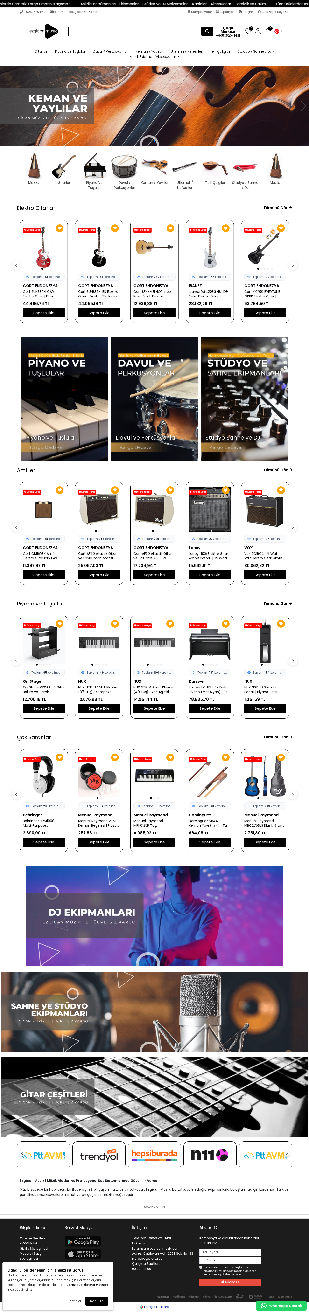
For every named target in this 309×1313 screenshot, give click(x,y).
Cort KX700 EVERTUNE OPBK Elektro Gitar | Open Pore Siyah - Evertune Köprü (207, 294)
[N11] (210, 1155)
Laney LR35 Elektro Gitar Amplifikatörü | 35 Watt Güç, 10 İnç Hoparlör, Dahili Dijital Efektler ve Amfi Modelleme (153, 556)
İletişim (248, 12)
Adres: (137, 1253)
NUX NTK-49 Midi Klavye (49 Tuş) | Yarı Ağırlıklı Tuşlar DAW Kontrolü (98, 689)
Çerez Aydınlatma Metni (85, 1284)
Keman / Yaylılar (149, 51)
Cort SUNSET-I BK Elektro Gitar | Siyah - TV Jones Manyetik (43, 294)
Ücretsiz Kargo (33, 230)
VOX (193, 547)
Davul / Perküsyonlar (110, 51)
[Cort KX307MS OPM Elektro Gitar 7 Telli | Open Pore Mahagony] (265, 247)
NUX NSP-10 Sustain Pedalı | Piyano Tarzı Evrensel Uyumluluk (205, 689)
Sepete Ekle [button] (43, 312)
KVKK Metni (28, 1243)
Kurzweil (141, 681)
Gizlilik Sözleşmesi (34, 1248)
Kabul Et (96, 1301)
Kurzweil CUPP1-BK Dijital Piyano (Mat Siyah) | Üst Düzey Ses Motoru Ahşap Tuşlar (154, 689)
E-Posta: (139, 1243)
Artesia (251, 681)
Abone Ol (231, 1282)
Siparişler (227, 12)
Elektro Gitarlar (36, 208)
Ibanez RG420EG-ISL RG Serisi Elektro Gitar (153, 294)
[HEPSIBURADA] (154, 1155)
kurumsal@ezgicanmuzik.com (77, 12)
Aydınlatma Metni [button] (231, 1274)
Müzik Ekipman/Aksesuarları (153, 56)
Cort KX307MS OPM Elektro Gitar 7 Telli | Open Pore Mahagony (262, 294)
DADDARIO (254, 815)
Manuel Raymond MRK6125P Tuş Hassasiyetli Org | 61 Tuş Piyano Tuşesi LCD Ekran (98, 823)
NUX (27, 681)
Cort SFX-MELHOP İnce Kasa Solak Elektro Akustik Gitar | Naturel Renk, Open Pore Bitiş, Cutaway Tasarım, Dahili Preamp (98, 294)
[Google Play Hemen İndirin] (95, 1241)
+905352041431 (35, 12)
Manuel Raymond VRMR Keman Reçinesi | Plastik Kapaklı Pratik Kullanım (43, 823)
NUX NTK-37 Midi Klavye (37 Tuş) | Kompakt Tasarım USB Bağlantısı (42, 689)
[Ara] (207, 31)
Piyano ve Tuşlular (70, 51)
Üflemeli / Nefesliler (186, 51)
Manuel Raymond (40, 815)
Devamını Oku (154, 1207)
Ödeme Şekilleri (32, 1238)
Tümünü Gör (276, 208)
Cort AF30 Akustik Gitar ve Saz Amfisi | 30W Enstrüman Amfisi (97, 556)
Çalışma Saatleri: (146, 1263)
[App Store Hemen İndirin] (95, 1254)
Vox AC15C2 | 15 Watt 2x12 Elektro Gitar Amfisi (208, 556)
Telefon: (139, 1238)
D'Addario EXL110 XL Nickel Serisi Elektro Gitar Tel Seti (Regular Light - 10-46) (265, 823)
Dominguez (144, 815)
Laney (139, 547)
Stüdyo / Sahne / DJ (255, 51)
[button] (281, 31)
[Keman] (154, 106)
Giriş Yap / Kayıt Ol (274, 12)
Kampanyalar (201, 12)
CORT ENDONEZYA (40, 286)
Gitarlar (41, 51)
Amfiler (26, 470)
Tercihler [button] (74, 1301)
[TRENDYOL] (99, 1155)
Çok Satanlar (34, 737)
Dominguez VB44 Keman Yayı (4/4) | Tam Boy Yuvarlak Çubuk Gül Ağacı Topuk (154, 823)
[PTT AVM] (43, 1155)
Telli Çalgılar (220, 51)
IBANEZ (140, 286)
